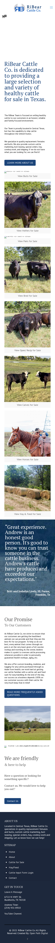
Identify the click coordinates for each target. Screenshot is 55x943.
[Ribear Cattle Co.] (27, 7)
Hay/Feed (14, 867)
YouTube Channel (13, 913)
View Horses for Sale (27, 459)
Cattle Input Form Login (21, 872)
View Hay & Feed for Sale (27, 514)
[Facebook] (27, 939)
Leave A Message (13, 892)
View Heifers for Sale (27, 230)
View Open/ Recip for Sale (27, 350)
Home (12, 851)
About (12, 857)
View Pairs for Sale (27, 241)
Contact (13, 877)
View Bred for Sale (27, 295)
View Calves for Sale (27, 404)
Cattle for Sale (16, 862)
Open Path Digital (39, 933)
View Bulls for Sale (27, 176)
